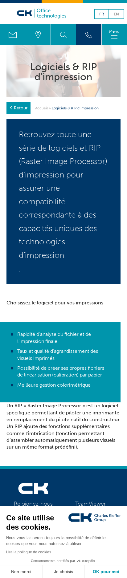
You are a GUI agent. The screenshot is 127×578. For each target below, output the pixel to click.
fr (101, 14)
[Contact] (12, 34)
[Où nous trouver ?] (37, 34)
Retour (20, 108)
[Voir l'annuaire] (88, 34)
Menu (114, 31)
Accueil (41, 108)
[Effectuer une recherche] (63, 34)
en (116, 14)
